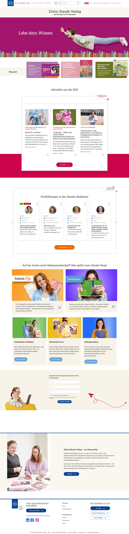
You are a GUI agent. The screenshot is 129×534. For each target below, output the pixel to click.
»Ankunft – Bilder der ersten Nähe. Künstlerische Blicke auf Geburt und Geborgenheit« (64, 135)
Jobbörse (47, 3)
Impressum (81, 532)
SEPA (63, 523)
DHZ (16, 3)
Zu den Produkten (20, 359)
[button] (43, 70)
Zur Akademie (63, 247)
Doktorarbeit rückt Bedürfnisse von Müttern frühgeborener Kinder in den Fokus (91, 133)
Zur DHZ (63, 165)
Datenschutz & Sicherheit (59, 532)
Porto (64, 506)
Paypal (64, 517)
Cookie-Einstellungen (93, 532)
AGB (49, 532)
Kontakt (70, 474)
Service (41, 3)
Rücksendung (66, 509)
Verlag (34, 3)
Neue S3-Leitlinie (32, 132)
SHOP (28, 3)
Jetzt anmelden (34, 510)
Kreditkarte (65, 520)
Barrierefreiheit (72, 532)
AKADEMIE (22, 3)
